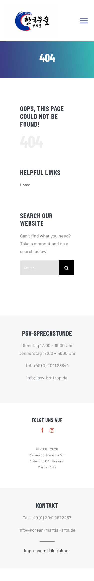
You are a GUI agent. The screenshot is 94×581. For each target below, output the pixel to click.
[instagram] (52, 430)
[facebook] (42, 430)
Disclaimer (59, 550)
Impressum (35, 550)
